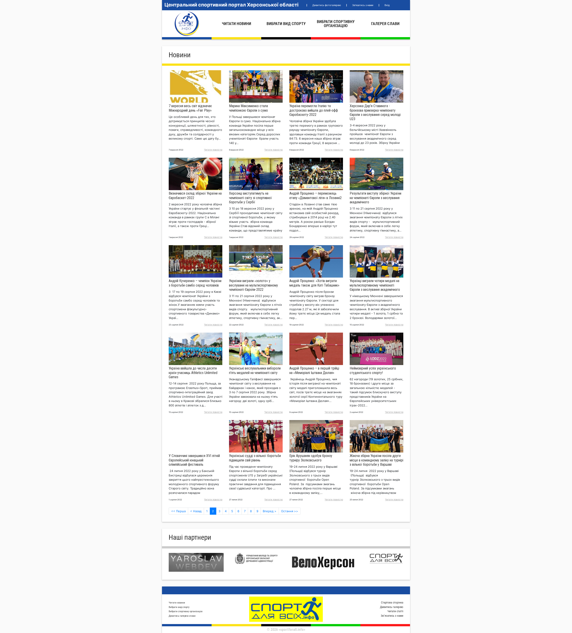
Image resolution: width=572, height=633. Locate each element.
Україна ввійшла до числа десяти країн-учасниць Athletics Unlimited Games (193, 372)
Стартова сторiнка (392, 602)
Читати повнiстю (213, 149)
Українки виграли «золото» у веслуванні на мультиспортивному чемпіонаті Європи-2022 (253, 285)
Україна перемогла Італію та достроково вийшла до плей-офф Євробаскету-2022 (313, 110)
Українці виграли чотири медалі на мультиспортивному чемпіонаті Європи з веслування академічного (375, 285)
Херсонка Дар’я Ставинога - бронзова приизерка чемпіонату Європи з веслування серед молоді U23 (375, 112)
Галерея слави (385, 23)
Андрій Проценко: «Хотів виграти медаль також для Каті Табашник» (314, 283)
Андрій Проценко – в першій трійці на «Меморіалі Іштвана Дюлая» (314, 370)
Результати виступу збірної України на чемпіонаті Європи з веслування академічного (375, 197)
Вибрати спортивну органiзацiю (336, 23)
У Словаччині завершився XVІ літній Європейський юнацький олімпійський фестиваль (194, 460)
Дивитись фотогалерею (326, 5)
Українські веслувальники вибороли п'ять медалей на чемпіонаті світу (255, 370)
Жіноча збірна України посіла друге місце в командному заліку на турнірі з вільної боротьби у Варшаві (376, 460)
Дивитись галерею (391, 607)
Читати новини (236, 23)
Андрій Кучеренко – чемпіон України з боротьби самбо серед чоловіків (195, 283)
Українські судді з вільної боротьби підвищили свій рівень (255, 458)
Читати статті (395, 611)
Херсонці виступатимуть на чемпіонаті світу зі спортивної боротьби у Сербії (250, 197)
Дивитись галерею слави (182, 615)
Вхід (387, 5)
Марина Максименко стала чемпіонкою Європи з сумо (248, 108)
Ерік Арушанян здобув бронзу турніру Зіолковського (310, 458)
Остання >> (289, 511)
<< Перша (178, 511)
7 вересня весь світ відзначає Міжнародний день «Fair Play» (190, 108)
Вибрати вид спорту (286, 23)
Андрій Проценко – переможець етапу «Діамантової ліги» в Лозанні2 (315, 195)
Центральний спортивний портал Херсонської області (231, 5)
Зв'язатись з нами (362, 5)
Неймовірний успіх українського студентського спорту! (373, 370)
